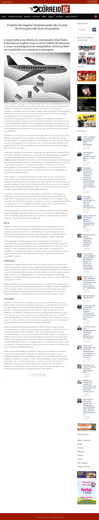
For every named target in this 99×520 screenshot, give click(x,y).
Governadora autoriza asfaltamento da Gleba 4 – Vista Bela (89, 156)
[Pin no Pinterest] (40, 375)
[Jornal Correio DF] (49, 8)
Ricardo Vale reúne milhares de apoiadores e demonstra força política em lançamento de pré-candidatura (89, 282)
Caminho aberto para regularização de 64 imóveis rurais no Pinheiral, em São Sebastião (89, 332)
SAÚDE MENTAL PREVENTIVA (89, 297)
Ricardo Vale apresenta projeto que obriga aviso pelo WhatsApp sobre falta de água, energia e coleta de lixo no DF (89, 407)
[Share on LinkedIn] (44, 375)
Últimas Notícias (15, 16)
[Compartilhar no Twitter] (33, 375)
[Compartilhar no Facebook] (30, 375)
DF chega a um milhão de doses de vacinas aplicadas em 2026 (89, 368)
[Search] (95, 16)
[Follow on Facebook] (89, 1)
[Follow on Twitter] (95, 1)
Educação (59, 16)
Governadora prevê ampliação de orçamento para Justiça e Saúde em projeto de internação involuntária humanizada (89, 261)
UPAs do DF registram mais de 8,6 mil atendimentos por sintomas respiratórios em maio (89, 351)
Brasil (51, 16)
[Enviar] (94, 30)
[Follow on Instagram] (92, 1)
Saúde (44, 16)
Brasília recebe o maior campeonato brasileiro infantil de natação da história (89, 240)
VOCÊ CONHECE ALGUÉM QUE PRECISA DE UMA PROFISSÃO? (89, 141)
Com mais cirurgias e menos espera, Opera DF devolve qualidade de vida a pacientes (89, 202)
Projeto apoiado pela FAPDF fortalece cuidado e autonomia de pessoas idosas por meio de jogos (89, 312)
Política (36, 16)
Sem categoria (82, 463)
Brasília (27, 16)
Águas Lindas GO (71, 16)
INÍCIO (3, 16)
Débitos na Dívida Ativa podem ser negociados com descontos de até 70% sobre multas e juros (89, 386)
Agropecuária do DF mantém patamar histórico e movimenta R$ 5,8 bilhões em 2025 (89, 221)
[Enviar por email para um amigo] (37, 375)
